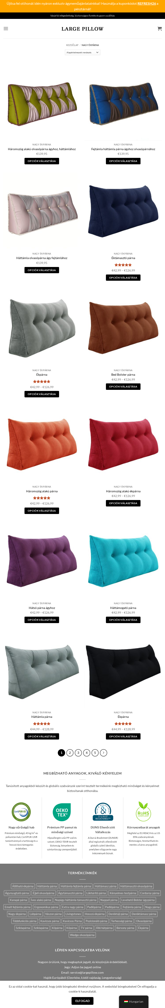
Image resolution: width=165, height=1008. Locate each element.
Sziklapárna (23, 928)
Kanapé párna (18, 900)
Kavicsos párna (49, 921)
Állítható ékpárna (23, 886)
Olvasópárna (144, 921)
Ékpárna (41, 374)
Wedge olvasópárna (82, 935)
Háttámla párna (41, 716)
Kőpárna (57, 928)
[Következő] (103, 752)
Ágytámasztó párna (70, 893)
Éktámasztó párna (123, 258)
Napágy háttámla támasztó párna (75, 900)
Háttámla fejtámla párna (76, 886)
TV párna (86, 928)
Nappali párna (109, 900)
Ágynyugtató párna (17, 893)
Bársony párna (125, 928)
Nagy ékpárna (17, 914)
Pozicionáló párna (96, 921)
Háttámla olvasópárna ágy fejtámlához (41, 258)
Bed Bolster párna (123, 374)
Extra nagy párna (72, 907)
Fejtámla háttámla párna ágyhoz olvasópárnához (123, 149)
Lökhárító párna (96, 893)
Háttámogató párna (123, 608)
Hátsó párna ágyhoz (42, 608)
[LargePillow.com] (82, 29)
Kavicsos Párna (72, 921)
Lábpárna (35, 914)
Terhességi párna (121, 921)
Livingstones (73, 914)
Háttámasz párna (105, 886)
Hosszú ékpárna (95, 914)
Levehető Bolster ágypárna (138, 900)
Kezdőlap (72, 45)
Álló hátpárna (104, 928)
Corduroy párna (149, 893)
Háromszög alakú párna (42, 491)
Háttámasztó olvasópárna (136, 886)
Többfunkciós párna (25, 921)
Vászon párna (53, 914)
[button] (5, 28)
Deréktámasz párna (144, 914)
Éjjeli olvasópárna (43, 893)
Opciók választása (42, 161)
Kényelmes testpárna (123, 893)
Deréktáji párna (118, 914)
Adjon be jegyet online (86, 967)
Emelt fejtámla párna (18, 907)
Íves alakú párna (41, 900)
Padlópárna (94, 907)
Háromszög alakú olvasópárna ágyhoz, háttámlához (42, 149)
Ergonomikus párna (46, 907)
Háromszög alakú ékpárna (123, 491)
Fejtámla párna (132, 907)
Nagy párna (152, 907)
